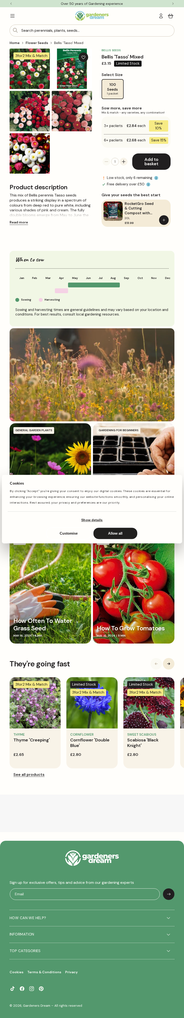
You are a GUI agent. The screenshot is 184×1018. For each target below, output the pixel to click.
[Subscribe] (168, 894)
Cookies (16, 972)
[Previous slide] (156, 664)
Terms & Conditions (44, 972)
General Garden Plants (33, 430)
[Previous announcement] (11, 3)
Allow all (115, 533)
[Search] (15, 30)
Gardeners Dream (36, 1006)
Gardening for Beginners (118, 430)
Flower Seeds (37, 43)
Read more (19, 222)
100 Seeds (112, 88)
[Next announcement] (173, 3)
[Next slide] (168, 664)
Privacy (71, 972)
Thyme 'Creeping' (31, 740)
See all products (29, 774)
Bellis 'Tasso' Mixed (68, 43)
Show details (92, 520)
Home (15, 43)
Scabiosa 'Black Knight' (143, 742)
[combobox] (92, 30)
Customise (69, 533)
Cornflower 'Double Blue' (89, 742)
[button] (12, 16)
